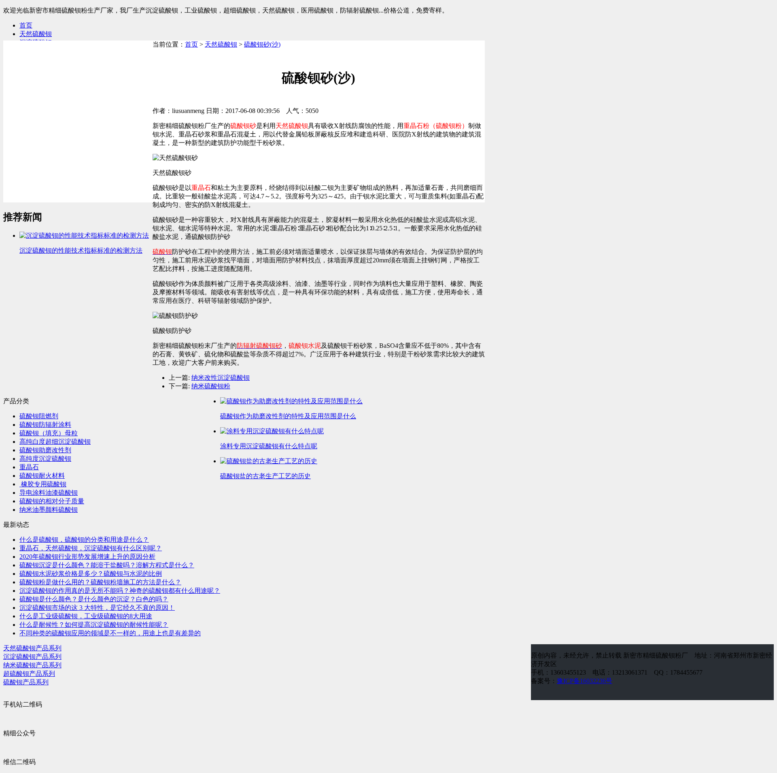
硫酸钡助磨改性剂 (45, 450)
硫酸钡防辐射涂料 (45, 424)
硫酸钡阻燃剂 (38, 416)
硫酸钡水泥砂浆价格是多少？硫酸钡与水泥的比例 (90, 573)
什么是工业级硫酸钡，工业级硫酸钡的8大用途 (85, 616)
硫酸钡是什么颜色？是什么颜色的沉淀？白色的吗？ (93, 599)
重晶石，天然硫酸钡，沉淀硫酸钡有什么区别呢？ (90, 548)
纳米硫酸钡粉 (210, 386)
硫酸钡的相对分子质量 (51, 501)
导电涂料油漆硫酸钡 (48, 492)
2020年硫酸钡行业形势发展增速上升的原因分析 (87, 556)
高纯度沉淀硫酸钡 (45, 458)
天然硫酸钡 (35, 33)
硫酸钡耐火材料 (42, 475)
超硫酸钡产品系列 (29, 673)
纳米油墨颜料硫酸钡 (48, 509)
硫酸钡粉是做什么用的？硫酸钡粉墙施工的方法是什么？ (100, 582)
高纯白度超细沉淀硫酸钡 (55, 441)
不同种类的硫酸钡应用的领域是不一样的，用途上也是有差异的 (110, 633)
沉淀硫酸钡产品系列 (32, 656)
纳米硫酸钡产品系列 (32, 665)
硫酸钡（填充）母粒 (48, 433)
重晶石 (29, 467)
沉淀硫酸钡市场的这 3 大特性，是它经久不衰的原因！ (97, 607)
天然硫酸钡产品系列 (32, 648)
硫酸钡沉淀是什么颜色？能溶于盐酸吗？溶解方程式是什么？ (106, 565)
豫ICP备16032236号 (584, 680)
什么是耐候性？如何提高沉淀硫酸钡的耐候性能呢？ (93, 624)
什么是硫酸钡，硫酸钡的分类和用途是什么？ (84, 539)
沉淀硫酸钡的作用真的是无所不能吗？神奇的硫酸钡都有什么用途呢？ (119, 590)
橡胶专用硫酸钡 (42, 484)
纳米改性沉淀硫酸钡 (220, 377)
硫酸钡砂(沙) (262, 44)
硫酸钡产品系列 (26, 682)
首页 (25, 25)
